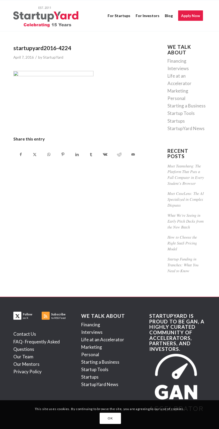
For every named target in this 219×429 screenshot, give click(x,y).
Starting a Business (186, 106)
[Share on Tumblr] (91, 154)
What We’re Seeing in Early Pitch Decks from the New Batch (185, 221)
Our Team (23, 356)
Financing (176, 61)
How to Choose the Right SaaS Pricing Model (182, 243)
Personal (176, 98)
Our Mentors (26, 364)
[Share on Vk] (105, 154)
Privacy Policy (27, 371)
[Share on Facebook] (21, 154)
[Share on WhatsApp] (49, 154)
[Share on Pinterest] (63, 154)
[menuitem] (119, 15)
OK (110, 418)
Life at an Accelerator (102, 339)
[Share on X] (35, 154)
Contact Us (24, 334)
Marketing (177, 91)
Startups (176, 121)
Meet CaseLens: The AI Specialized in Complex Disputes (185, 199)
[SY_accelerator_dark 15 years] (47, 15)
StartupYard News (186, 128)
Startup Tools (181, 113)
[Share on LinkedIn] (77, 154)
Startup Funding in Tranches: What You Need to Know (182, 264)
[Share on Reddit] (119, 154)
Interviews (178, 68)
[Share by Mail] (133, 154)
